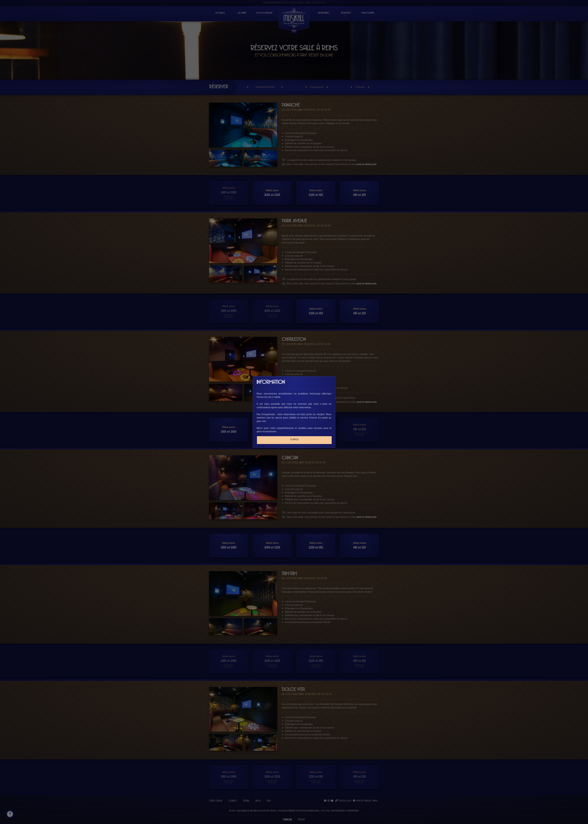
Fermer (294, 439)
